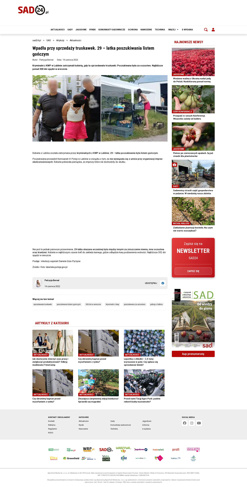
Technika (160, 29)
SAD (48, 40)
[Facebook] (163, 283)
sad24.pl (36, 40)
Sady (70, 29)
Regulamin (52, 429)
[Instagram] (192, 423)
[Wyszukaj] (206, 29)
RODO (50, 433)
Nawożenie (146, 29)
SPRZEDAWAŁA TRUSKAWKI (43, 304)
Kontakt (51, 421)
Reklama (51, 425)
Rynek (92, 29)
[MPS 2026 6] (193, 318)
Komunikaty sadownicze (111, 29)
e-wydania (187, 29)
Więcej (172, 29)
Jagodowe (80, 29)
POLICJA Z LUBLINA (156, 304)
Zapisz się (193, 271)
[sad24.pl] (33, 10)
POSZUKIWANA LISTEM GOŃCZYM (69, 304)
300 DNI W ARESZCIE (93, 304)
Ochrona (133, 29)
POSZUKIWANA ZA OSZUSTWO (134, 304)
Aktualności (58, 29)
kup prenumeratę (193, 354)
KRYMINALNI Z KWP (112, 304)
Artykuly (60, 40)
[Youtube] (199, 423)
